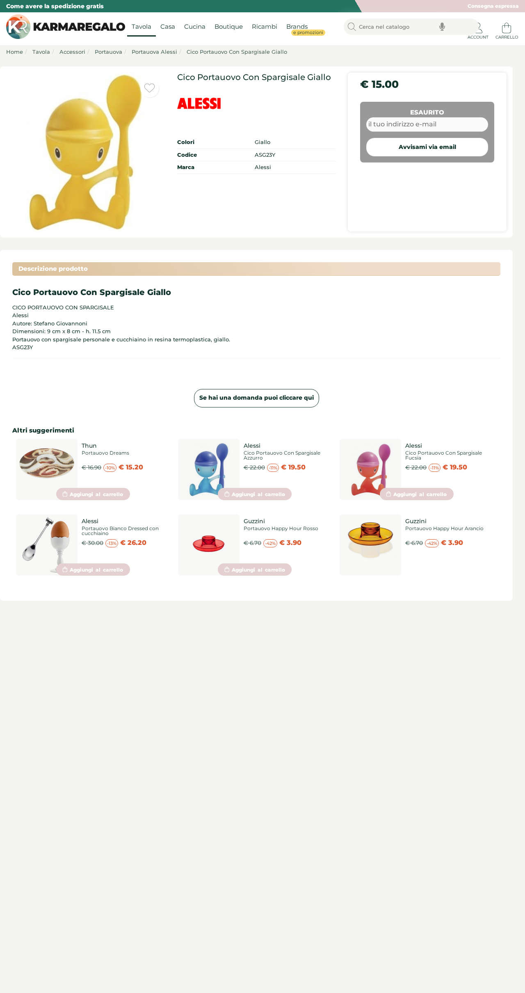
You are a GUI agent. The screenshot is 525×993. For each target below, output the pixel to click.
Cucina (194, 27)
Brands (299, 29)
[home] (63, 27)
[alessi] (256, 103)
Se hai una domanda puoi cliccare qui (256, 397)
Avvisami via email (427, 147)
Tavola (141, 27)
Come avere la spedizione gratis (55, 6)
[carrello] (506, 24)
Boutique (229, 27)
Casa (167, 27)
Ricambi (264, 27)
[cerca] (352, 27)
